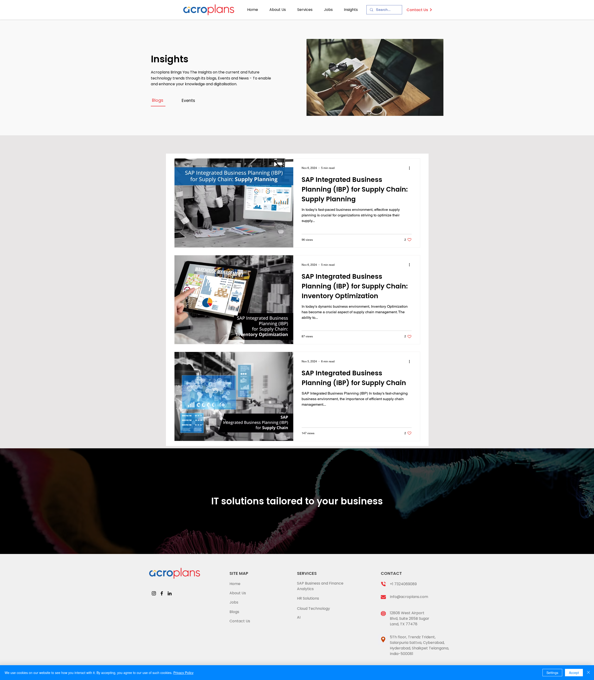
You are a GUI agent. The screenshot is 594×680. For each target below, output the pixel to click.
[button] (307, 10)
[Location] (383, 639)
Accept (574, 672)
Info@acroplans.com (409, 596)
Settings (552, 672)
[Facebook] (162, 593)
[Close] (588, 672)
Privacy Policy (183, 672)
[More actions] (411, 168)
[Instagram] (154, 593)
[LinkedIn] (169, 593)
